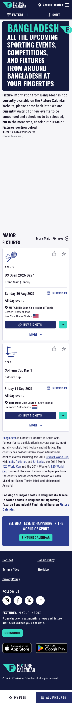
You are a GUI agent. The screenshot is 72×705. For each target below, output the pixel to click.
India (11, 462)
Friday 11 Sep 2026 (19, 388)
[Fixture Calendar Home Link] (14, 5)
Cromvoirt (10, 407)
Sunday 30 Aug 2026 (20, 293)
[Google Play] (51, 648)
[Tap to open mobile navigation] (67, 5)
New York (10, 316)
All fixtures (56, 697)
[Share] (54, 254)
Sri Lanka (38, 462)
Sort (56, 15)
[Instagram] (6, 600)
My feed (20, 697)
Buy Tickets (32, 324)
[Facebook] (18, 600)
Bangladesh (9, 438)
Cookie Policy (45, 560)
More (33, 334)
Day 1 (31, 275)
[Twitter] (29, 600)
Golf (8, 362)
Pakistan (21, 462)
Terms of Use (10, 569)
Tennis (9, 267)
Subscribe (12, 633)
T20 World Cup (11, 466)
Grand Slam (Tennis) (18, 282)
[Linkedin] (40, 600)
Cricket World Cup (57, 457)
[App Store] (17, 648)
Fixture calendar (36, 537)
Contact (7, 560)
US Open (11, 275)
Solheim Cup (14, 370)
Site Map (43, 569)
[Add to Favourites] (64, 254)
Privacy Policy (11, 579)
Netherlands (24, 407)
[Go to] (63, 324)
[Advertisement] (36, 187)
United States (24, 316)
